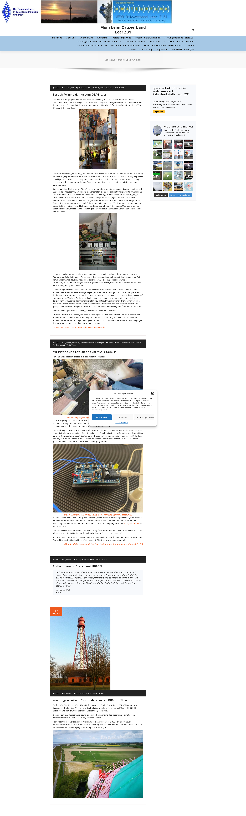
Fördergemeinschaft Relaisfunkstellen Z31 (99, 41)
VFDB (110, 88)
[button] (153, 393)
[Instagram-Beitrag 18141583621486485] (188, 175)
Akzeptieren (101, 417)
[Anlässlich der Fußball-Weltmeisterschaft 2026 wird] (167, 154)
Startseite (57, 37)
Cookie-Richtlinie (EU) (183, 49)
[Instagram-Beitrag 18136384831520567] (178, 144)
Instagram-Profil (131, 523)
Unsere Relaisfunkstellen (148, 37)
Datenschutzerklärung (140, 49)
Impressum (162, 49)
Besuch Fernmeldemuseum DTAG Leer (79, 94)
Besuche (67, 88)
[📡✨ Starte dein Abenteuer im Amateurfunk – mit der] (157, 186)
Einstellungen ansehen (145, 417)
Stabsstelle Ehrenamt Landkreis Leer (163, 45)
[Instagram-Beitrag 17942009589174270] (157, 175)
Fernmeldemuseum (91, 88)
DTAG (81, 88)
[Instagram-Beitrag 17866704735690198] (157, 154)
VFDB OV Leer (118, 88)
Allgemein (67, 342)
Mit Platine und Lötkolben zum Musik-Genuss (84, 352)
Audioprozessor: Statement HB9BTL (78, 566)
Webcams (102, 37)
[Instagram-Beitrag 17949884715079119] (188, 144)
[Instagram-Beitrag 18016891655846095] (188, 154)
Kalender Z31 (86, 37)
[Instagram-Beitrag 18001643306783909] (167, 144)
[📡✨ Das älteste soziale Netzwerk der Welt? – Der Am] (178, 186)
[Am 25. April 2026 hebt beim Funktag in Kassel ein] (178, 165)
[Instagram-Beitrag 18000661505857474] (178, 175)
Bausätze (75, 342)
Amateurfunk (113, 342)
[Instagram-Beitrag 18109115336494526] (157, 165)
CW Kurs (153, 41)
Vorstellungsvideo (121, 37)
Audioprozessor (82, 559)
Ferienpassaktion (87, 342)
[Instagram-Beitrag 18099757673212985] (157, 144)
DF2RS (84, 693)
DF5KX (90, 693)
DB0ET (78, 693)
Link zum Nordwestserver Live (91, 45)
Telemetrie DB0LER (135, 41)
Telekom (103, 88)
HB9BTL (92, 559)
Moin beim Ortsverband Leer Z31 (123, 29)
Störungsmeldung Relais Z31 (179, 37)
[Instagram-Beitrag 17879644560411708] (188, 165)
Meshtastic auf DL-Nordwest (125, 45)
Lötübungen (99, 342)
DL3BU (56, 88)
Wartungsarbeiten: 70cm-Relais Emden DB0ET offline (90, 700)
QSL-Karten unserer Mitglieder (178, 41)
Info (72, 88)
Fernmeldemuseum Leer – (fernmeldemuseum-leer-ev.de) (79, 327)
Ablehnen (123, 417)
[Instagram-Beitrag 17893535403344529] (178, 154)
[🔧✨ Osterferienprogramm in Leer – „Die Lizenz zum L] (167, 175)
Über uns (71, 37)
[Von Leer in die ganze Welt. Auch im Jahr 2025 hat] (188, 186)
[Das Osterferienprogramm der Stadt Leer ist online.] (167, 186)
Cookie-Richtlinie (121, 423)
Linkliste (190, 45)
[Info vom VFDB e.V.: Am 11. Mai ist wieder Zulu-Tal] (167, 165)
